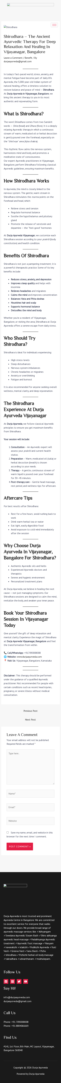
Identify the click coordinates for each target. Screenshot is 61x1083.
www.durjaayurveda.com (29, 656)
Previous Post (30, 710)
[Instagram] (12, 981)
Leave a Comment (13, 57)
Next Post (30, 719)
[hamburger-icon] (54, 25)
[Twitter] (19, 981)
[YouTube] (25, 981)
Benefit (28, 57)
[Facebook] (6, 981)
